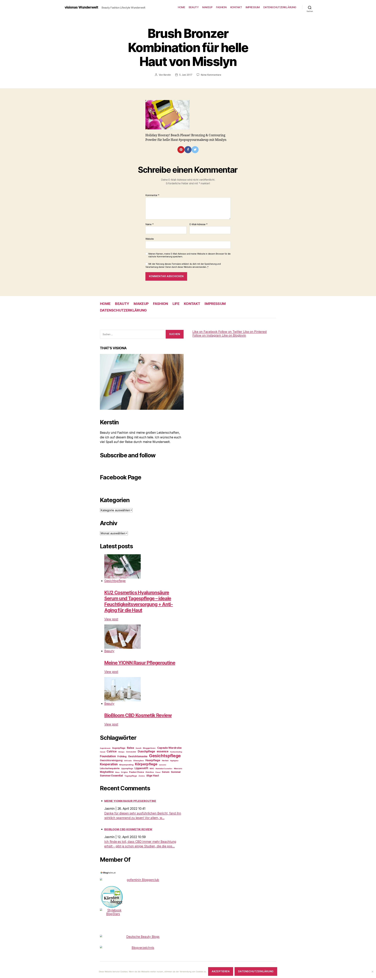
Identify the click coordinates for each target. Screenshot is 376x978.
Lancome (162, 765)
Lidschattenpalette (110, 768)
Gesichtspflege (115, 581)
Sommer (176, 771)
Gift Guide (128, 761)
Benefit (138, 748)
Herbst (165, 760)
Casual (102, 752)
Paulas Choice (136, 772)
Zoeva (142, 776)
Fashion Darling (176, 752)
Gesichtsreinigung (111, 760)
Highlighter (174, 761)
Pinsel (157, 772)
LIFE (175, 304)
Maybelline (107, 771)
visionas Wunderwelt (81, 7)
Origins (124, 772)
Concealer (131, 752)
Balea (130, 747)
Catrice (111, 751)
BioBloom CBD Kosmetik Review (138, 715)
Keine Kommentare (211, 74)
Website (149, 238)
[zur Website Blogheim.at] (142, 872)
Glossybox (138, 760)
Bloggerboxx (149, 748)
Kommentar (152, 195)
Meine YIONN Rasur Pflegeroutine (139, 663)
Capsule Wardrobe (169, 747)
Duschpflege (146, 751)
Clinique (121, 752)
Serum (165, 772)
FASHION (221, 7)
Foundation (108, 756)
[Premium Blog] (142, 948)
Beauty (109, 651)
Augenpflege (118, 748)
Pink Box (150, 772)
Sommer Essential (111, 775)
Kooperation (109, 764)
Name (149, 224)
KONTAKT (236, 7)
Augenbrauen (105, 748)
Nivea (117, 772)
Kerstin (167, 74)
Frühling (121, 756)
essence (162, 751)
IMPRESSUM (253, 7)
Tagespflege (130, 776)
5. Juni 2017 (185, 74)
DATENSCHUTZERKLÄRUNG (279, 7)
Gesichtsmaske (138, 756)
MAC (152, 768)
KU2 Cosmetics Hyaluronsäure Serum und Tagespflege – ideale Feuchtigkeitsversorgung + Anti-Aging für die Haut (138, 601)
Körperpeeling (126, 764)
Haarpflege (152, 760)
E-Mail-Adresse (198, 224)
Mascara (178, 768)
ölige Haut (152, 775)
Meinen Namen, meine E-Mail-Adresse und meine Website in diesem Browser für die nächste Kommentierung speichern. (189, 255)
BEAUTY (194, 7)
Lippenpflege (127, 768)
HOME (181, 7)
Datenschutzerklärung (255, 971)
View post (111, 619)
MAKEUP (207, 7)
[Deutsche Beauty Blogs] (142, 936)
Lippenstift (141, 768)
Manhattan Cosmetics (164, 769)
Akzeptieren (220, 971)
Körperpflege (146, 764)
